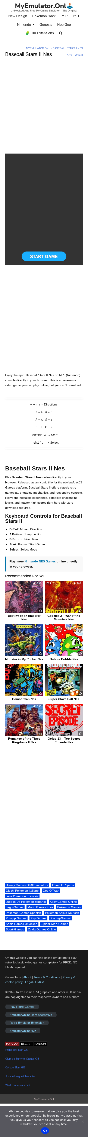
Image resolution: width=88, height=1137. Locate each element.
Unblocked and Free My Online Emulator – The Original (44, 10)
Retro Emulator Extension (27, 1023)
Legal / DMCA (34, 982)
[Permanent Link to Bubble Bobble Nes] (64, 640)
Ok (45, 1130)
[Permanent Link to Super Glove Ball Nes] (64, 680)
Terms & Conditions (47, 977)
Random (40, 1043)
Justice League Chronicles (20, 1076)
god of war (51, 890)
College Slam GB (15, 1067)
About (27, 977)
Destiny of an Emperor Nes (24, 617)
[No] (83, 1121)
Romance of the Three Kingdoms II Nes (24, 740)
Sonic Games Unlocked (21, 924)
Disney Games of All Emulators (27, 885)
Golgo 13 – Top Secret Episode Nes (64, 740)
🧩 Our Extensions (39, 33)
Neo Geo (64, 24)
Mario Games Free (40, 907)
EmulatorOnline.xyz (23, 1030)
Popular (12, 1043)
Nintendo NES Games (40, 561)
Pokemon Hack (44, 16)
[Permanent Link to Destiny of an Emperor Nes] (24, 597)
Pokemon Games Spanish (23, 912)
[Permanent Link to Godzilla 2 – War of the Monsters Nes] (64, 597)
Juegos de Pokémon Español (26, 901)
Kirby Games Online (63, 901)
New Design (17, 16)
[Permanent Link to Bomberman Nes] (24, 680)
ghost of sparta (63, 885)
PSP (64, 16)
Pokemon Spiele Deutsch (62, 912)
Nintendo (24, 24)
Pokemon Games (69, 907)
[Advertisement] (44, 108)
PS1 (76, 16)
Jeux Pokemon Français (22, 896)
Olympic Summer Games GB (22, 1058)
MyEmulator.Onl (38, 48)
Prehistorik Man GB (16, 1049)
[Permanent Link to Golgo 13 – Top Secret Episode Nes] (64, 720)
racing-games (60, 918)
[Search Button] (60, 33)
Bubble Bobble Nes (64, 659)
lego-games (14, 907)
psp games (38, 918)
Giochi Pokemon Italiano (22, 890)
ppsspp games (16, 918)
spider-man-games (54, 924)
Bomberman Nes (24, 699)
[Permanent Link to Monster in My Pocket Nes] (24, 640)
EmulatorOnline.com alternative (31, 1014)
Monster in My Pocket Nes (24, 659)
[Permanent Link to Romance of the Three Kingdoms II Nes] (24, 720)
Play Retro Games (22, 1007)
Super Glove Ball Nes (63, 699)
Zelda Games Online (42, 929)
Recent (26, 1043)
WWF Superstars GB (17, 1085)
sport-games (15, 929)
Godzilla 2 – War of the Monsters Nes (63, 617)
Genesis (46, 24)
